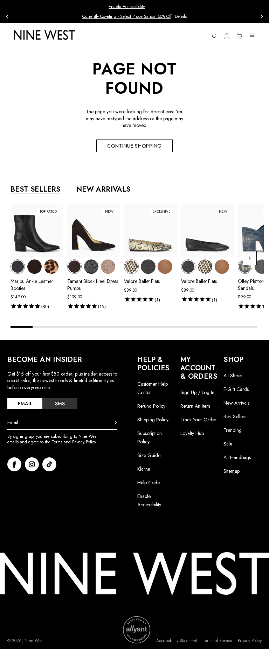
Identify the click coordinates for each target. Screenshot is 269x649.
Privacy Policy (250, 641)
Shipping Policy (152, 419)
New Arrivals (236, 402)
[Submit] (115, 423)
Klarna (143, 468)
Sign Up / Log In (197, 392)
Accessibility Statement (176, 641)
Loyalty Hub (192, 433)
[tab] (24, 403)
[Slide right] (262, 16)
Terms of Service (217, 641)
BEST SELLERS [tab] (36, 189)
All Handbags (237, 457)
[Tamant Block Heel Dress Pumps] (74, 266)
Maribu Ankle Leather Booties (32, 285)
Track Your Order (198, 419)
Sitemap (231, 471)
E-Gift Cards (236, 389)
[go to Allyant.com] (137, 630)
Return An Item (195, 405)
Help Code (148, 482)
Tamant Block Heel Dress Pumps (92, 285)
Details (181, 17)
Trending (232, 430)
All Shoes (232, 375)
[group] (134, 17)
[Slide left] (7, 16)
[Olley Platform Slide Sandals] (245, 266)
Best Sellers (234, 416)
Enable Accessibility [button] (127, 6)
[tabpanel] (137, 258)
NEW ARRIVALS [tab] (103, 189)
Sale (227, 443)
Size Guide (148, 455)
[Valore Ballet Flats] (131, 266)
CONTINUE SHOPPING (134, 145)
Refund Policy (151, 405)
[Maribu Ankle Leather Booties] (18, 266)
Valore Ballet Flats (142, 281)
